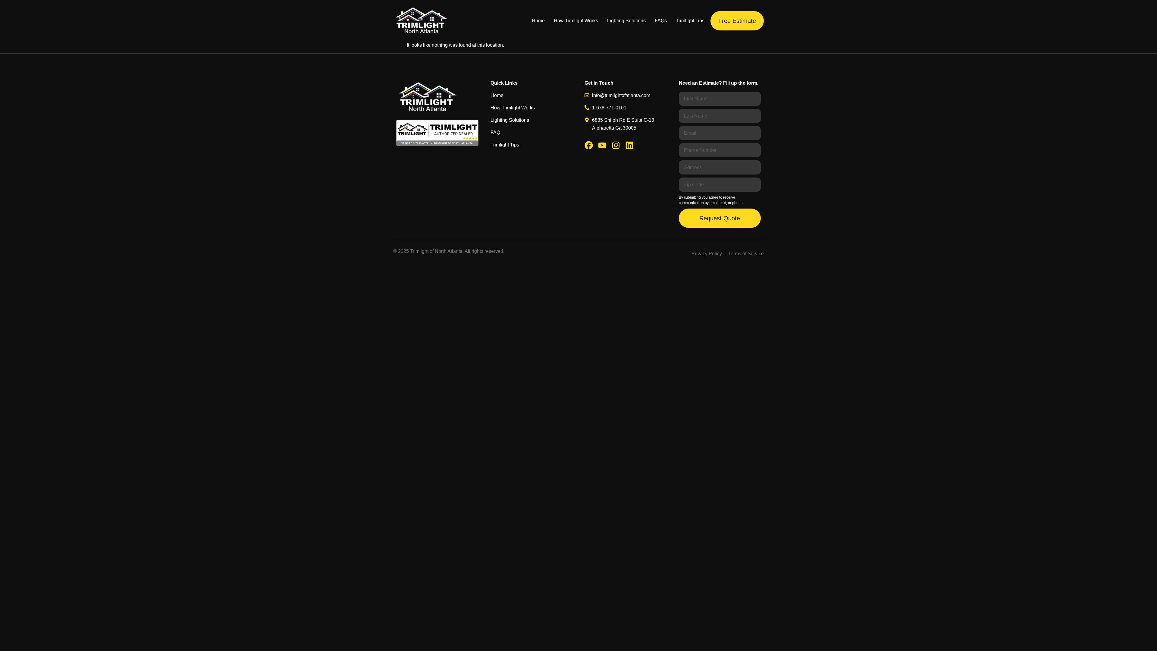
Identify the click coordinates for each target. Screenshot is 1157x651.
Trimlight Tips (690, 20)
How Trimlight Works (576, 20)
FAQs (661, 20)
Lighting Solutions (626, 20)
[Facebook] (589, 145)
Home (538, 20)
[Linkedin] (629, 145)
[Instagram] (616, 145)
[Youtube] (602, 145)
